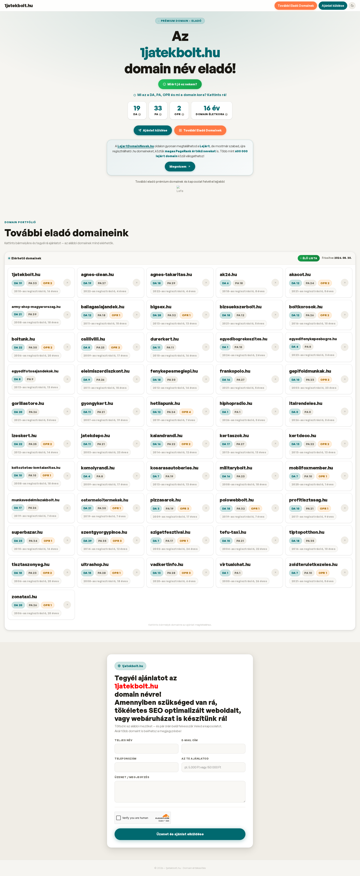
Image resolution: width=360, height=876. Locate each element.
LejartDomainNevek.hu (136, 146)
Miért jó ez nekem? (182, 84)
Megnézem (178, 166)
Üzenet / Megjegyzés (132, 777)
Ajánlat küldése (333, 6)
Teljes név (123, 740)
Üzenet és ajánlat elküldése (180, 834)
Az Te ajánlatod (195, 758)
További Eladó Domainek (296, 6)
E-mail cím (190, 740)
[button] (137, 110)
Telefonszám (125, 758)
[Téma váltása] (352, 5)
